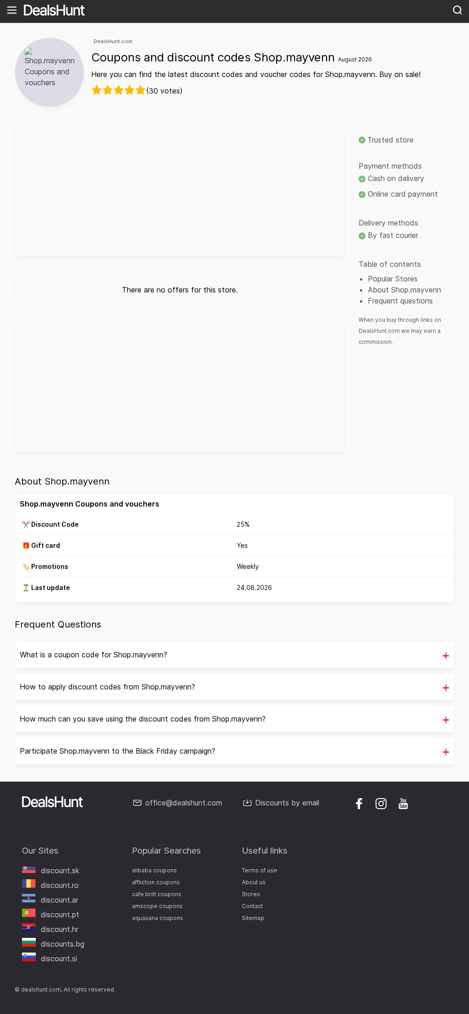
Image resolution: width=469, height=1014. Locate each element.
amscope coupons (157, 906)
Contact (252, 906)
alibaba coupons (154, 870)
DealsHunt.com (112, 41)
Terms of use (259, 870)
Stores (251, 894)
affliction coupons (156, 882)
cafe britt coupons (156, 894)
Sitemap (253, 918)
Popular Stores (393, 278)
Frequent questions (400, 300)
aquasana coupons (157, 918)
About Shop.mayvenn (404, 289)
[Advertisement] (179, 191)
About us (254, 882)
